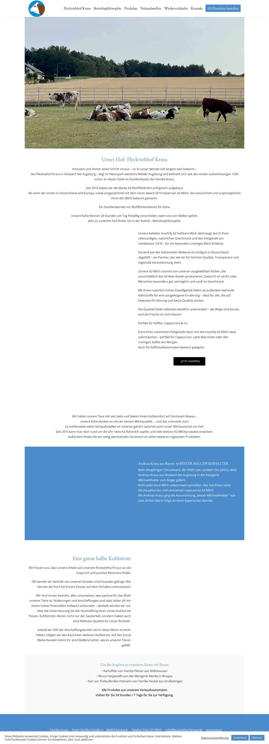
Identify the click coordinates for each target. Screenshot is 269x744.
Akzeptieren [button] (239, 737)
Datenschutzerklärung (215, 737)
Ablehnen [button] (257, 737)
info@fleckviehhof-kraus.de (183, 730)
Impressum (214, 730)
